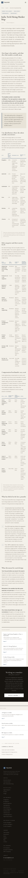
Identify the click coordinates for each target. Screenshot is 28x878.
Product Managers (7, 822)
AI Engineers (6, 799)
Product (5, 791)
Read (4, 641)
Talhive (2, 7)
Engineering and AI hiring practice (9, 752)
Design (4, 793)
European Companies (8, 849)
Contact (5, 841)
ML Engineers (6, 801)
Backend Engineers (7, 803)
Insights (6, 7)
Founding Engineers (7, 814)
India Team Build (6, 782)
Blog (4, 839)
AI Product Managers (7, 824)
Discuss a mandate (13, 695)
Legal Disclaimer (21, 870)
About (4, 836)
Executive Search (7, 780)
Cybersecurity (6, 812)
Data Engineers (6, 805)
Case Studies (6, 832)
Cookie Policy (13, 870)
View (3, 718)
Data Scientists (6, 807)
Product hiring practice (7, 754)
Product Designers (7, 826)
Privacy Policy (5, 870)
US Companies (6, 847)
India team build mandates (8, 750)
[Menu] (25, 2)
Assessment (6, 834)
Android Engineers (7, 809)
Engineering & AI (6, 789)
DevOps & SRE (6, 810)
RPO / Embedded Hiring (8, 783)
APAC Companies (7, 851)
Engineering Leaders (7, 816)
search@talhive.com (9, 857)
